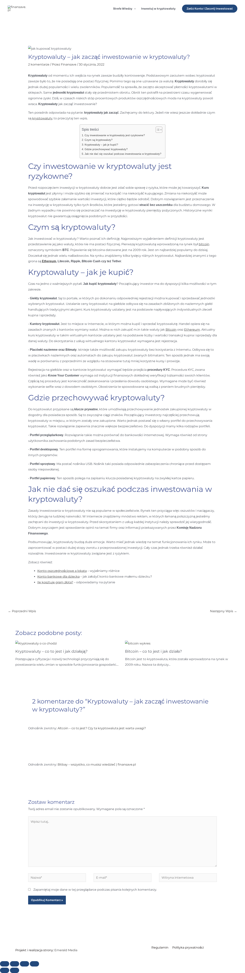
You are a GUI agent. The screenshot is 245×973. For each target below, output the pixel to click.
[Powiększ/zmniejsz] (4, 964)
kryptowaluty (42, 118)
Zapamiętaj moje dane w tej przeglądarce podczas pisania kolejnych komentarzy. (95, 889)
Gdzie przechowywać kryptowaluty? (106, 149)
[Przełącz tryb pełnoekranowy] (14, 964)
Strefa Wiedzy (122, 8)
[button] (134, 8)
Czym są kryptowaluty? (99, 139)
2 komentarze (38, 64)
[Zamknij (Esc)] (34, 964)
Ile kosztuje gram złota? (55, 582)
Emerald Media (65, 950)
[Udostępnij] (24, 964)
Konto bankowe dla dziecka (58, 576)
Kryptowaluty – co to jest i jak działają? (51, 651)
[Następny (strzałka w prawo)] (14, 970)
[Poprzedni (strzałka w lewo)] (4, 970)
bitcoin (204, 244)
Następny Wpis (223, 611)
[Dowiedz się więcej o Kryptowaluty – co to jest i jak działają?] (36, 643)
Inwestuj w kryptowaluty (158, 8)
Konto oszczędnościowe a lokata (62, 571)
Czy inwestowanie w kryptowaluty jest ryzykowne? (115, 135)
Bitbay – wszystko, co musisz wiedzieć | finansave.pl (97, 764)
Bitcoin (171, 329)
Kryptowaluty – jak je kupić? (101, 144)
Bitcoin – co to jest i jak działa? (153, 651)
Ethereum (49, 261)
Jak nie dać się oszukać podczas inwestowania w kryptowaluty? (123, 153)
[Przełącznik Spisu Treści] (157, 129)
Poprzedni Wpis (22, 611)
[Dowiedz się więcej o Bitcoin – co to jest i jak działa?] (137, 643)
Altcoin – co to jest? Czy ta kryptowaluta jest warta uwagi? (102, 728)
